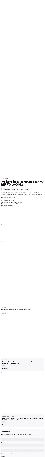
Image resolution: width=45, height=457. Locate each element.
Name (2, 436)
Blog (2, 178)
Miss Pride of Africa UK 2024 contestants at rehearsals (16, 309)
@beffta (7, 200)
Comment (3, 456)
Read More (5, 368)
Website (2, 448)
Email (2, 442)
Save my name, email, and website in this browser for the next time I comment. (20, 453)
